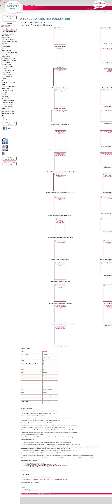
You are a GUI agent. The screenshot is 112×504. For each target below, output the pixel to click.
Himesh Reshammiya (60, 427)
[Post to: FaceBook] (7, 142)
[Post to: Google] (3, 146)
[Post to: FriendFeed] (3, 149)
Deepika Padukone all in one (99, 4)
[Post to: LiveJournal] (3, 153)
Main (99, 2)
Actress (44, 392)
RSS (105, 11)
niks (28, 470)
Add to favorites (5, 26)
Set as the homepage (6, 25)
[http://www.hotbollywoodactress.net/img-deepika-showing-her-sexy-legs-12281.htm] (60, 85)
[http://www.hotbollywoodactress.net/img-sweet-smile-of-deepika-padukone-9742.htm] (60, 343)
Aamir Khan (44, 383)
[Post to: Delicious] (3, 139)
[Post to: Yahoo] (7, 149)
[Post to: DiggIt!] (3, 142)
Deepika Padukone (45, 351)
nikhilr (33, 493)
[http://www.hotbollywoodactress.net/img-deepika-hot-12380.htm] (60, 64)
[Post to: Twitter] (7, 139)
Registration (99, 6)
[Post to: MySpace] (7, 146)
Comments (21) (47, 493)
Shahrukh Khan (35, 464)
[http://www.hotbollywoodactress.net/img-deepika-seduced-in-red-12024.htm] (60, 106)
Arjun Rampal (53, 464)
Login (99, 7)
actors (24, 383)
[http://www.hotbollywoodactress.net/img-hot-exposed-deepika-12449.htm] (60, 44)
